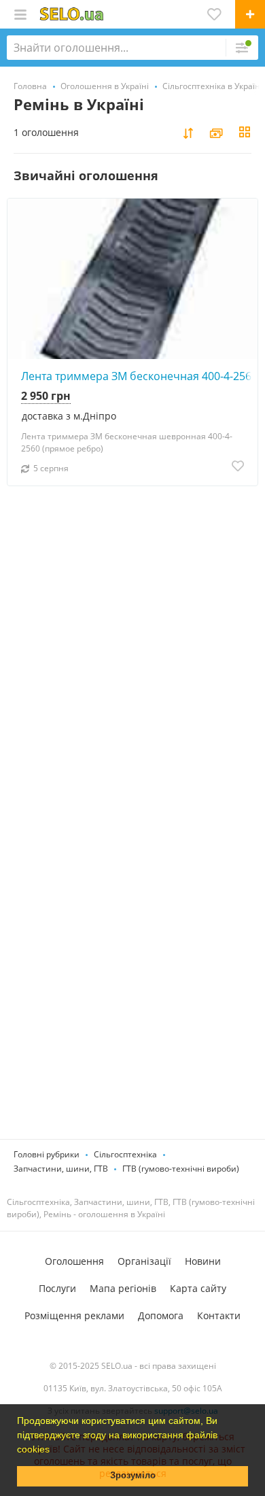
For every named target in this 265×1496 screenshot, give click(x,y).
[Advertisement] (132, 697)
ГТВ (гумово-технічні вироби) (180, 1168)
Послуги (57, 1288)
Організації (144, 1261)
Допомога (160, 1315)
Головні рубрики (47, 1154)
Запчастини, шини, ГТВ (61, 1168)
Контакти (219, 1315)
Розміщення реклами (74, 1315)
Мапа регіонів (123, 1288)
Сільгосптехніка (125, 1154)
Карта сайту (198, 1288)
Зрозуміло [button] (133, 1475)
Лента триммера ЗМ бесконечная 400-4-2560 (139, 376)
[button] (54, 1450)
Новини (203, 1261)
